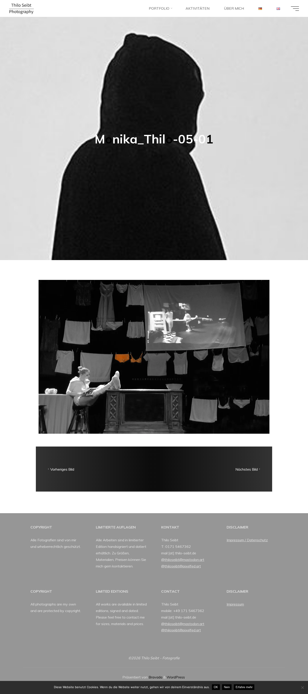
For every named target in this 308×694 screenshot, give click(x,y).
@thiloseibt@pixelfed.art (181, 566)
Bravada (155, 677)
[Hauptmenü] (295, 8)
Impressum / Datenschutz (247, 540)
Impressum (235, 604)
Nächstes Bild (246, 469)
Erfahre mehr (244, 687)
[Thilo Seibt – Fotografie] (21, 8)
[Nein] (302, 687)
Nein (227, 687)
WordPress (176, 677)
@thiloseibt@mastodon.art (182, 559)
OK (216, 687)
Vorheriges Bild (62, 469)
